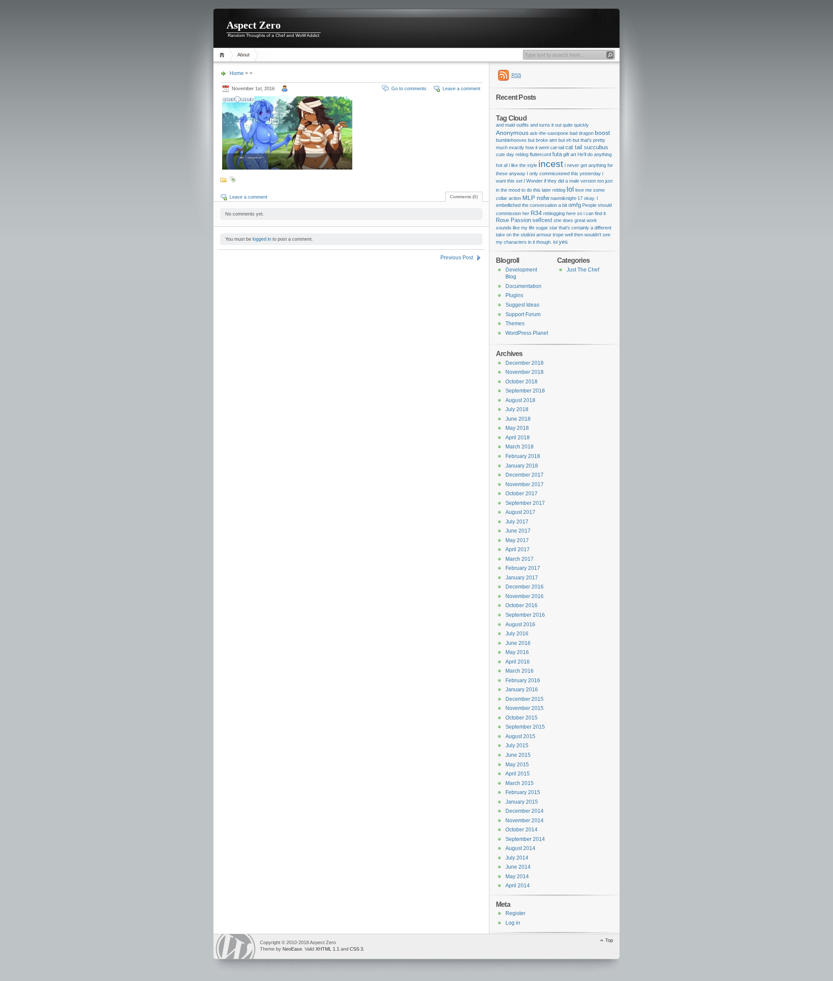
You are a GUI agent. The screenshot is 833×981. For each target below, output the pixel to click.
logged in (262, 239)
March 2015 (519, 783)
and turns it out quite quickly (559, 125)
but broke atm (542, 140)
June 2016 (518, 643)
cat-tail (557, 147)
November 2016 (524, 596)
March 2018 (519, 447)
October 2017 (521, 493)
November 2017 (524, 484)
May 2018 (517, 428)
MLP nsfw (535, 197)
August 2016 (520, 624)
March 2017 (519, 559)
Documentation (523, 286)
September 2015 (525, 727)
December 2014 (524, 811)
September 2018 (525, 391)
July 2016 (516, 634)
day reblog (517, 154)
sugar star (547, 227)
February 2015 (522, 792)
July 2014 (516, 858)
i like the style (523, 165)
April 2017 (517, 549)
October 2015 (521, 718)
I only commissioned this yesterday (564, 173)
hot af (502, 165)
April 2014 (517, 886)
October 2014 (521, 830)
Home (223, 55)
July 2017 (516, 522)
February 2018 (522, 456)
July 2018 (516, 409)
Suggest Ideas (522, 305)
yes (563, 242)
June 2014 (518, 867)
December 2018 (524, 363)
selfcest (542, 220)
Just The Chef (583, 270)
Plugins (514, 295)
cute (500, 154)
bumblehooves (511, 140)
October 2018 (521, 382)
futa (557, 154)
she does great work (575, 220)
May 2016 (517, 652)
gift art (569, 154)
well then (574, 234)
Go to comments (408, 88)
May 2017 (517, 540)
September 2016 (525, 615)
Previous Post (456, 258)
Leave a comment (461, 88)
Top (609, 940)
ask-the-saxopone (549, 133)
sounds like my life (515, 227)
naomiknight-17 (567, 198)
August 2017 (520, 512)
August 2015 (520, 736)
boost (602, 132)
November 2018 (524, 372)
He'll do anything (594, 154)
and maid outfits (512, 125)
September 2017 (525, 503)
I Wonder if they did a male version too (564, 180)
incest (550, 164)
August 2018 (520, 400)
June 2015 (518, 755)
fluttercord (540, 154)
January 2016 (521, 690)
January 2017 (521, 578)
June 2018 (518, 419)
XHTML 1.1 (327, 949)
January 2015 (521, 802)
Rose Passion (513, 220)
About (243, 54)
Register (515, 913)
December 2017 (524, 475)
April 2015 (517, 774)
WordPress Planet (526, 333)
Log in (512, 923)
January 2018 (521, 466)
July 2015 (516, 745)
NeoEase (292, 949)
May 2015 (517, 765)
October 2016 (521, 605)
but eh (564, 140)
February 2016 (522, 680)
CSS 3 (356, 949)
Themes (515, 323)
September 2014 (525, 839)
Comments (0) (464, 196)
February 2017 (522, 568)
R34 (536, 212)
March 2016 (519, 671)
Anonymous (512, 132)
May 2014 (517, 876)
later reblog (553, 190)
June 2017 (518, 531)
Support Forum (523, 314)
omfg (574, 205)
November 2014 (524, 821)
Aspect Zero (253, 25)
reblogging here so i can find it (574, 213)
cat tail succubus (586, 147)
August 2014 (520, 848)
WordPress (236, 946)
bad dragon (582, 133)
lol (570, 189)
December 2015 (524, 699)
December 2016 (524, 587)
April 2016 (517, 662)
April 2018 (517, 438)
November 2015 (524, 708)
